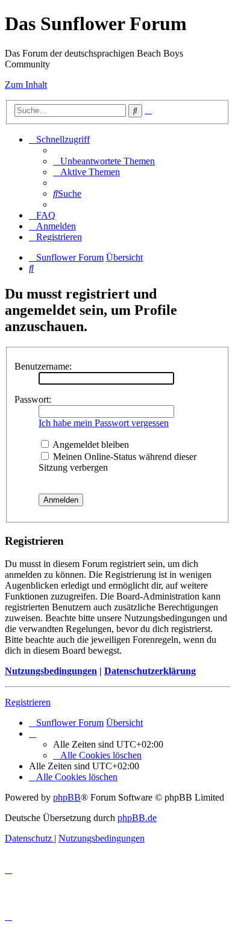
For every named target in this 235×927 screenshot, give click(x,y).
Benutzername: (43, 366)
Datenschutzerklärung (150, 671)
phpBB (67, 797)
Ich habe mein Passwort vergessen (104, 423)
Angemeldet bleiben (90, 444)
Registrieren (28, 702)
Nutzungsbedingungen (51, 671)
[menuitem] (104, 161)
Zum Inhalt (26, 84)
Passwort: (32, 399)
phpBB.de (137, 818)
